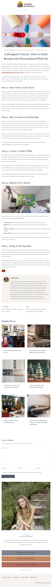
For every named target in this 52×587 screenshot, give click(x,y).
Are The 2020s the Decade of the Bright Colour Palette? (12, 309)
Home (4, 577)
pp (3, 270)
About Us (9, 577)
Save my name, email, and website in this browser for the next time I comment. (22, 472)
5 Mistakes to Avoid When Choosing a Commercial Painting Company (36, 309)
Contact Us (16, 577)
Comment (5, 448)
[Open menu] (26, 10)
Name (4, 468)
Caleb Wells (14, 278)
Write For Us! (33, 577)
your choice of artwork (18, 218)
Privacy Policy (24, 577)
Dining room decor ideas (26, 564)
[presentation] (13, 336)
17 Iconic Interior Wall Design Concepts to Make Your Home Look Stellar (38, 422)
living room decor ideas (26, 552)
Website (38, 468)
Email (21, 468)
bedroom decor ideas (26, 558)
